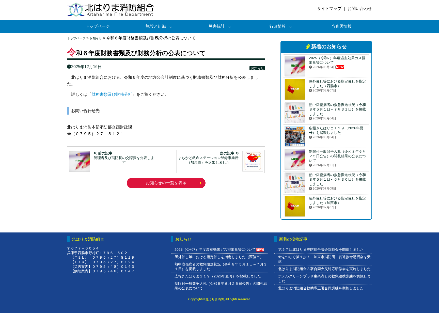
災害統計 (217, 26)
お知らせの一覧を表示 (166, 183)
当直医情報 (341, 26)
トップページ (97, 26)
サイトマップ (329, 8)
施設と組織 (156, 26)
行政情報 (278, 26)
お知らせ (96, 38)
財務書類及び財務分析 (111, 94)
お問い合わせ (360, 8)
